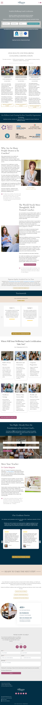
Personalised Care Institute (14, 281)
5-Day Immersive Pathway (5, 683)
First (2, 650)
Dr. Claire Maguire (10, 471)
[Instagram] (18, 693)
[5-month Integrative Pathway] (21, 70)
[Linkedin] (26, 693)
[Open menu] (2, 3)
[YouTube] (23, 693)
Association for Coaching (29, 281)
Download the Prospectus (33, 23)
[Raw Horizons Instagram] (21, 646)
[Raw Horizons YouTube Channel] (24, 646)
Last (22, 650)
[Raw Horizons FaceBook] (17, 646)
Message (3, 660)
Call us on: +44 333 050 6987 (7, 698)
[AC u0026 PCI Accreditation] (21, 34)
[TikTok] (21, 693)
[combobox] (22, 658)
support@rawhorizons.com (6, 696)
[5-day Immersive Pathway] (7, 70)
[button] (40, 317)
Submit (7, 450)
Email (4, 445)
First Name (5, 440)
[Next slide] (40, 542)
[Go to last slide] (2, 542)
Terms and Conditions (6, 700)
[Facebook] (16, 693)
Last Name (23, 440)
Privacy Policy (4, 699)
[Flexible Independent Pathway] (35, 70)
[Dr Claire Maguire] (31, 173)
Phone (22, 655)
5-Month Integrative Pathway (6, 684)
